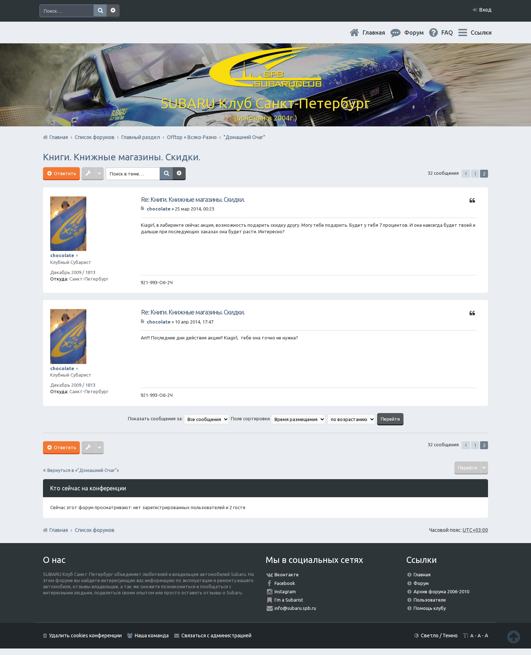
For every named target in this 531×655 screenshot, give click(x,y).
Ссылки (481, 32)
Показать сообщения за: (156, 418)
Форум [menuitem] (419, 32)
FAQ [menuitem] (453, 32)
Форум (421, 583)
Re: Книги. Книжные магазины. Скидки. (193, 199)
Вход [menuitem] (485, 10)
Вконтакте (287, 574)
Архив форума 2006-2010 (441, 591)
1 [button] (475, 173)
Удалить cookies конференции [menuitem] (85, 635)
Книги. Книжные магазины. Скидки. (121, 157)
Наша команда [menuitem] (152, 635)
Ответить (64, 173)
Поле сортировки (251, 418)
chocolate (62, 255)
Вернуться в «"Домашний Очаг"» (83, 470)
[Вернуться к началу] (513, 636)
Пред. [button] (466, 174)
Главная (379, 32)
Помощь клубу (430, 608)
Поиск (100, 10)
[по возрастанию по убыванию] (351, 418)
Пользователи (430, 599)
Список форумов (95, 530)
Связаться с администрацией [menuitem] (216, 635)
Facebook (285, 583)
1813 (90, 272)
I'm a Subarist (289, 599)
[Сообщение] (143, 208)
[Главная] (265, 83)
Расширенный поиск (113, 10)
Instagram (285, 591)
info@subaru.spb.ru (295, 608)
